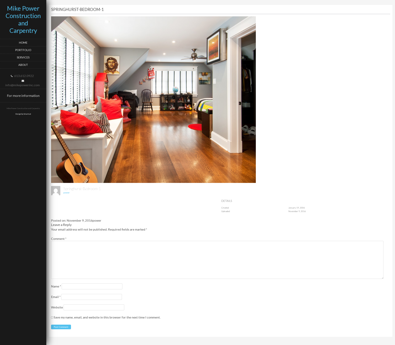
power (66, 192)
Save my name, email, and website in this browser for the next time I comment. (107, 317)
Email (56, 297)
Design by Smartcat (23, 114)
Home (23, 42)
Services (23, 57)
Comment (59, 238)
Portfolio (23, 50)
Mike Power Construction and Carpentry (23, 19)
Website (57, 307)
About (23, 64)
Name (56, 286)
